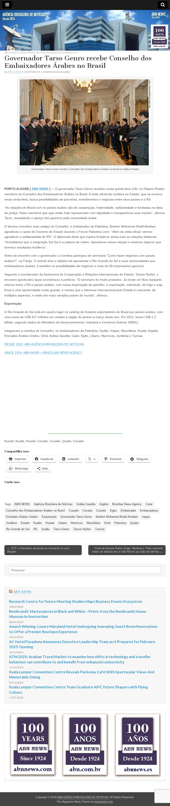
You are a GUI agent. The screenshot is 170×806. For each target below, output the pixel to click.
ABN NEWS (10, 52)
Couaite (74, 510)
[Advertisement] (85, 403)
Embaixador (128, 510)
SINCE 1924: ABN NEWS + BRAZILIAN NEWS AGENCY (43, 352)
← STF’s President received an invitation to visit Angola (38, 550)
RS (75, 52)
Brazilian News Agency (127, 504)
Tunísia (99, 529)
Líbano (62, 523)
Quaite (134, 523)
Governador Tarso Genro (76, 516)
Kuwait (50, 523)
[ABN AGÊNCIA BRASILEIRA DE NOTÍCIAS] (85, 30)
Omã (107, 523)
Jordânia (11, 523)
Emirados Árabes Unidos (22, 516)
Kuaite (37, 523)
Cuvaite (101, 510)
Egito (113, 510)
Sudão (45, 529)
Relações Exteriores (59, 52)
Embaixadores (149, 510)
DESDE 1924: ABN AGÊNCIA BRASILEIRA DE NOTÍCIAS (44, 344)
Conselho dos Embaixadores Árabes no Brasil (35, 510)
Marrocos (77, 523)
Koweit (25, 523)
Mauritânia (93, 523)
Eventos (39, 52)
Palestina (120, 523)
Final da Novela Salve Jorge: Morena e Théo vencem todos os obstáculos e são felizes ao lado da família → (127, 550)
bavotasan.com (104, 801)
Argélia (103, 504)
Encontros (25, 52)
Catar (149, 504)
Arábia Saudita (86, 504)
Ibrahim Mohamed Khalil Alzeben (117, 516)
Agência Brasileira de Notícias (53, 504)
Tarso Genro (61, 529)
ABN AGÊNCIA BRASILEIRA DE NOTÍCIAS (83, 797)
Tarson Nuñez (82, 529)
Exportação (49, 516)
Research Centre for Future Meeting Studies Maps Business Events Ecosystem (75, 601)
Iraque (146, 516)
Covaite (87, 510)
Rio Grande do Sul (17, 529)
